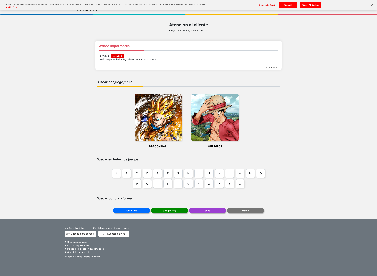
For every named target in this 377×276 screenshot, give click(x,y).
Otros (245, 210)
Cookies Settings (267, 5)
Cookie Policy (12, 7)
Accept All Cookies (310, 5)
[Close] (372, 5)
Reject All (288, 5)
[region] (188, 5)
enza (207, 210)
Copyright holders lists (78, 252)
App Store (131, 210)
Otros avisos (271, 67)
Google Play (169, 210)
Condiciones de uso (77, 242)
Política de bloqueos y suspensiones (85, 248)
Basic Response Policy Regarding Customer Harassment (127, 59)
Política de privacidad (78, 245)
